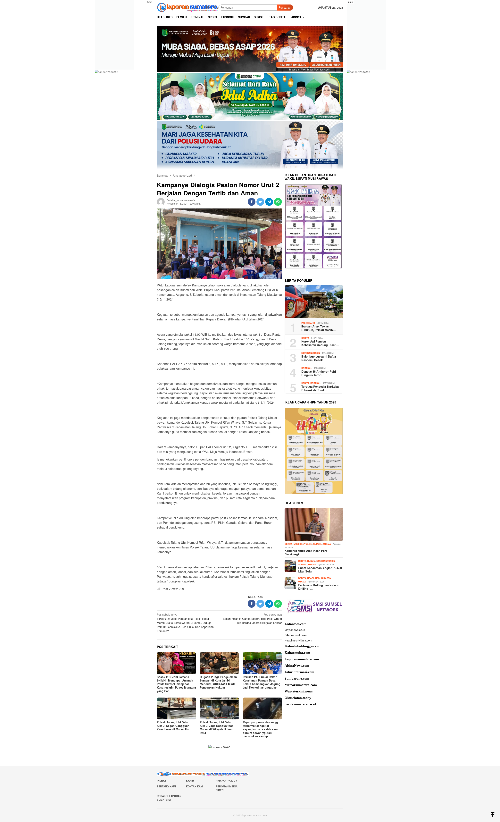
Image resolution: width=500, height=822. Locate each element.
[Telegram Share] (269, 202)
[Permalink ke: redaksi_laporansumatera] (161, 201)
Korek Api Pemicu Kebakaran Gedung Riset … (320, 343)
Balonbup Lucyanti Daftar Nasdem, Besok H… (318, 358)
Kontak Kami (195, 786)
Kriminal (306, 367)
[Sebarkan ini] (251, 202)
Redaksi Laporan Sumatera (169, 798)
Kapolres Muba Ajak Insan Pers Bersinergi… (306, 552)
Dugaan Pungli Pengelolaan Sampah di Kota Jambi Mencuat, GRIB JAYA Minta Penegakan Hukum (218, 682)
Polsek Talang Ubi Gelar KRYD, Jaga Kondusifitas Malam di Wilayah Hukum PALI (216, 727)
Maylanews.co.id (295, 630)
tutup (149, 2)
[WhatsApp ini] (278, 202)
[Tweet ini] (260, 202)
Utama (327, 543)
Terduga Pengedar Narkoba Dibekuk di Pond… (320, 388)
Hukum (311, 560)
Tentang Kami (166, 786)
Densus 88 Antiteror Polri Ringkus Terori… (318, 373)
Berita (305, 337)
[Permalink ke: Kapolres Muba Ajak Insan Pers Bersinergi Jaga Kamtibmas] (314, 524)
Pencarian (285, 7)
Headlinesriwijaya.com (298, 640)
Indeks (161, 780)
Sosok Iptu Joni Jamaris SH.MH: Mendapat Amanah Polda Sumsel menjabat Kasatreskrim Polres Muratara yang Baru (176, 684)
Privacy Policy (226, 780)
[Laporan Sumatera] (187, 7)
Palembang (308, 322)
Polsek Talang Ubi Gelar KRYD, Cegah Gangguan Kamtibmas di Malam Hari (173, 725)
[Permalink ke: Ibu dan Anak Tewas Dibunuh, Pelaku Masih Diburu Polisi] (314, 301)
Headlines (313, 578)
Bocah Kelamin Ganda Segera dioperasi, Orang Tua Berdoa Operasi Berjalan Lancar (252, 619)
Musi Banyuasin (310, 352)
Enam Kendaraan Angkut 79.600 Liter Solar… (320, 569)
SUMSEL (317, 543)
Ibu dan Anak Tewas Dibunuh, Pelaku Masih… (318, 328)
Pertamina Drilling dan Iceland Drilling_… (318, 586)
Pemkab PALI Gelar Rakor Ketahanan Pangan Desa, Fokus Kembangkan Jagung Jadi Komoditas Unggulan (261, 682)
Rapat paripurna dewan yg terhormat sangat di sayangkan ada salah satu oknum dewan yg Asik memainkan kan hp (260, 729)
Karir (190, 780)
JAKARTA (326, 578)
